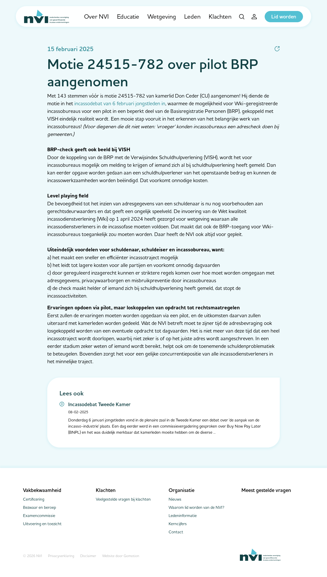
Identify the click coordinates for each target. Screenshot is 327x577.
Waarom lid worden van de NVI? (196, 507)
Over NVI (96, 16)
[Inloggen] (254, 16)
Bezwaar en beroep (39, 507)
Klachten (220, 16)
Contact (176, 531)
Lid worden (283, 16)
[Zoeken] (242, 16)
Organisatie (181, 490)
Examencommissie (39, 515)
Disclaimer (88, 556)
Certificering (33, 499)
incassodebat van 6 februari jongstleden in (119, 103)
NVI (46, 16)
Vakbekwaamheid (42, 490)
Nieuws (175, 499)
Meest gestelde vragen (266, 490)
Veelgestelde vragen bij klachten (123, 499)
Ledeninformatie (183, 515)
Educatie (128, 16)
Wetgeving (161, 16)
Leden (192, 16)
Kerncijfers (178, 523)
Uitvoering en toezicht (42, 523)
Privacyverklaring (61, 556)
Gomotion (131, 556)
